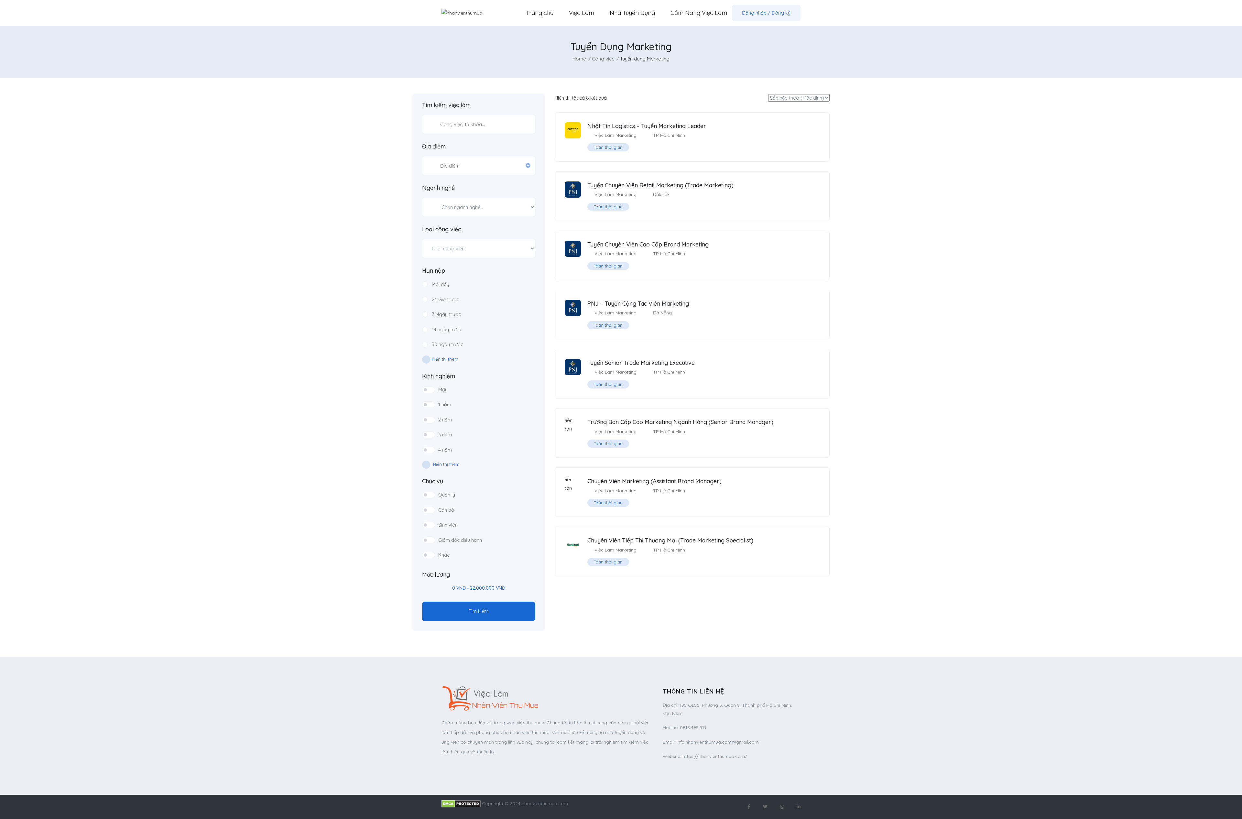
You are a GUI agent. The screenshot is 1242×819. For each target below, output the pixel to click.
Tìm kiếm (478, 611)
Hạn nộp (433, 271)
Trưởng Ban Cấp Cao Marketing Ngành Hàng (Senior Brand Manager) (680, 422)
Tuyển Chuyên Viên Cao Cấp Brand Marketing (648, 244)
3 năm (445, 434)
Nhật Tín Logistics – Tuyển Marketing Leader (646, 126)
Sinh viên (448, 525)
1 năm (444, 404)
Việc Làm (581, 12)
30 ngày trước (447, 344)
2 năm (445, 420)
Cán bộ (446, 510)
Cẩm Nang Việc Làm (698, 12)
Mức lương (436, 575)
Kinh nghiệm (438, 376)
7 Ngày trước (446, 314)
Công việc (603, 59)
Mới (442, 390)
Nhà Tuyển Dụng (632, 12)
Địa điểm (434, 146)
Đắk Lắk (661, 194)
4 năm (445, 450)
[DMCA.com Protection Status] (461, 803)
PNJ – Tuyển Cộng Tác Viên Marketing (638, 303)
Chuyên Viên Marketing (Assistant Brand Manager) (654, 481)
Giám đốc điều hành (460, 540)
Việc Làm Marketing (615, 135)
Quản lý (446, 495)
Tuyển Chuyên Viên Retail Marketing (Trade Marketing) (660, 185)
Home (579, 59)
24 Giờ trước (445, 299)
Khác (444, 555)
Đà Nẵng (662, 313)
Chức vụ (432, 481)
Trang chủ (539, 12)
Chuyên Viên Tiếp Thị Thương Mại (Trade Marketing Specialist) (670, 540)
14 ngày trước (447, 329)
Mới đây (440, 284)
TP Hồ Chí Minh (669, 135)
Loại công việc (441, 229)
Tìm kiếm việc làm (446, 105)
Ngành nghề (438, 188)
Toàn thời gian (608, 147)
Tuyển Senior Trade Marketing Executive (641, 362)
